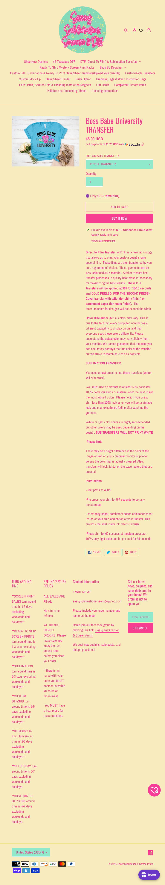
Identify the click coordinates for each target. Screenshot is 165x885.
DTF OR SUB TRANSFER (102, 155)
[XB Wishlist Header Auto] (141, 30)
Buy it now (119, 218)
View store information (103, 241)
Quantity (91, 173)
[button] (115, 144)
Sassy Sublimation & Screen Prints (135, 864)
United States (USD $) (30, 852)
